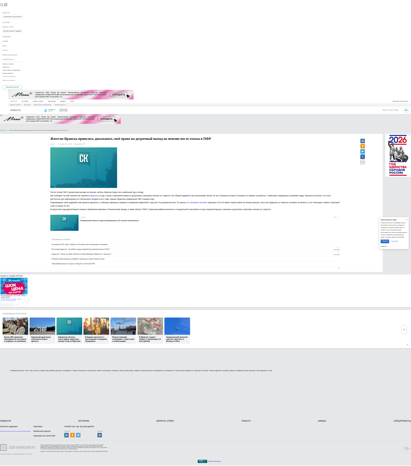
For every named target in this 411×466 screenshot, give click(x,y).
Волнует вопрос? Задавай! (12, 31)
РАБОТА (246, 421)
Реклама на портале (12, 87)
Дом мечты (27, 104)
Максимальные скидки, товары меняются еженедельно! (11, 299)
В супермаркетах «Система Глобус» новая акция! (13, 296)
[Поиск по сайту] (2, 5)
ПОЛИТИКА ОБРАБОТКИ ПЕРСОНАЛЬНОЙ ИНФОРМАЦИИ (15, 431)
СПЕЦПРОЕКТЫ (402, 421)
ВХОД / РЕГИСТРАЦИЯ (390, 110)
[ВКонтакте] (362, 141)
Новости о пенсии (15, 104)
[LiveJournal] (362, 156)
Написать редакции (8, 426)
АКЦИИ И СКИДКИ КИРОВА (11, 276)
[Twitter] (362, 151)
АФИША (63, 101)
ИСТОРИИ (25, 101)
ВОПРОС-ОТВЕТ (38, 101)
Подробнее (394, 241)
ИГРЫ (72, 101)
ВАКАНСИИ (52, 101)
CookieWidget (384, 246)
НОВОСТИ (13, 101)
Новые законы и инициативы (42, 104)
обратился (94, 196)
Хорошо (384, 241)
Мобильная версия (41, 431)
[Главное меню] (6, 4)
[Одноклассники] (362, 146)
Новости (4, 130)
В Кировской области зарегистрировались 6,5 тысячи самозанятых (109, 220)
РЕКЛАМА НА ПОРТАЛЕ (400, 101)
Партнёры (37, 426)
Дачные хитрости (60, 104)
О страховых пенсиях (197, 202)
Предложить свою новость (13, 16)
